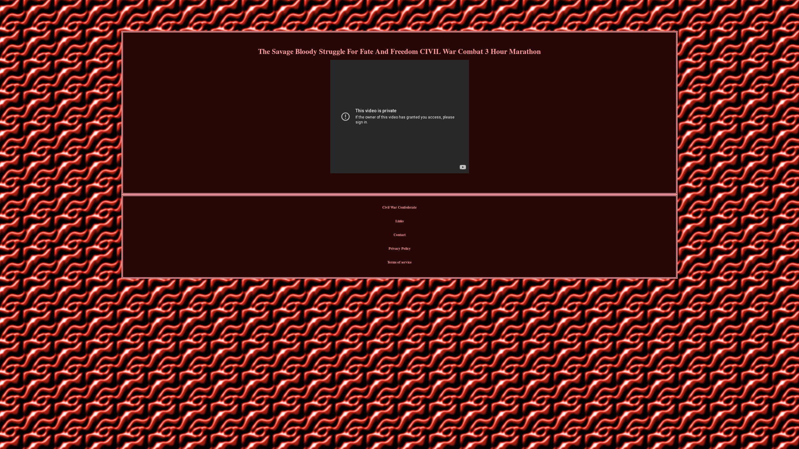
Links (399, 221)
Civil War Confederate (399, 207)
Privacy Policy (400, 248)
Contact (400, 234)
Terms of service (399, 262)
